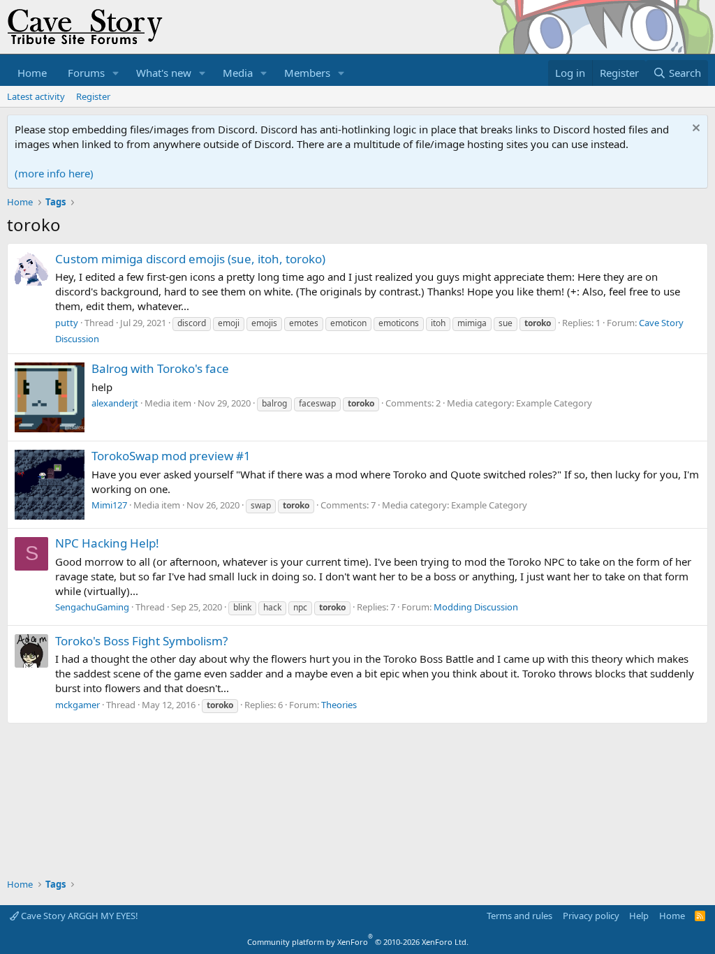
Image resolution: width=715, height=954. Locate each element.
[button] (116, 73)
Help (639, 915)
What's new (163, 73)
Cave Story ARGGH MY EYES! (78, 915)
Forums (86, 73)
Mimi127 (109, 505)
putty (66, 322)
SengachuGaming (92, 607)
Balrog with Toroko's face (160, 368)
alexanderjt (114, 403)
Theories (339, 704)
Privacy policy (591, 915)
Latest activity (36, 96)
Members (307, 73)
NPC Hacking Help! (107, 543)
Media (238, 73)
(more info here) (54, 173)
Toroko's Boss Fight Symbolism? (141, 641)
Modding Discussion (476, 607)
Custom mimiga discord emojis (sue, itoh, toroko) (190, 259)
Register (93, 96)
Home (32, 73)
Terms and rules (519, 915)
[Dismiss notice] (694, 129)
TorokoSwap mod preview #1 (171, 456)
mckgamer (77, 704)
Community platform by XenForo (358, 942)
